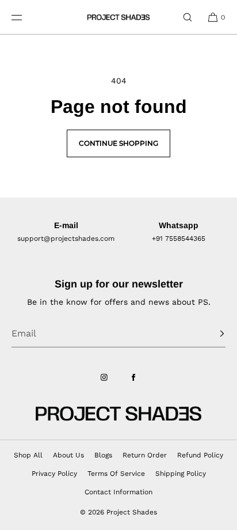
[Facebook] (133, 377)
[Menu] (25, 17)
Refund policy (200, 455)
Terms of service (116, 474)
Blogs (103, 455)
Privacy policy (54, 474)
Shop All (28, 455)
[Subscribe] (211, 333)
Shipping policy (180, 474)
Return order (145, 455)
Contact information (118, 492)
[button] (187, 17)
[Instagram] (104, 377)
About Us (68, 455)
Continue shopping (118, 143)
